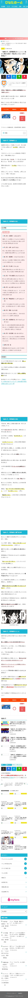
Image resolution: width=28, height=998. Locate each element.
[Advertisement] (14, 23)
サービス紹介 (14, 6)
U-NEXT (18, 678)
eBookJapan (10, 687)
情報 (20, 6)
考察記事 (5, 887)
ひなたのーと (11, 996)
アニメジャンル (7, 859)
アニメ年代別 (7, 863)
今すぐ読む (22, 118)
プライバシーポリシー (11, 993)
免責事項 (20, 993)
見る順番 (3, 6)
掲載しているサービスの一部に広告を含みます (14, 38)
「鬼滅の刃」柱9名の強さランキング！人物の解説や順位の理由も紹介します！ (14, 381)
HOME (3, 41)
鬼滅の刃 (9, 764)
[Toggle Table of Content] (23, 133)
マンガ (8, 6)
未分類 (4, 882)
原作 (15, 764)
